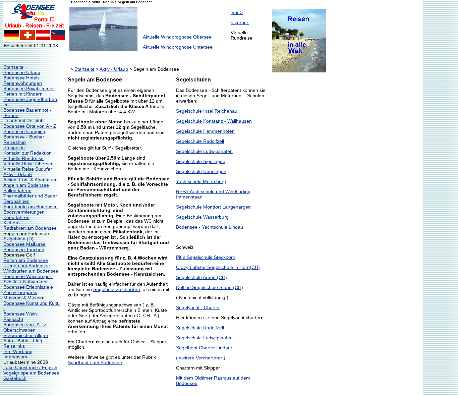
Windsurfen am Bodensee (30, 271)
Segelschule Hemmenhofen (205, 131)
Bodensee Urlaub (21, 72)
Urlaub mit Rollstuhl (24, 120)
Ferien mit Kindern (23, 94)
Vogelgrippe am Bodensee (31, 373)
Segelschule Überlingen (201, 171)
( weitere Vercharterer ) (200, 357)
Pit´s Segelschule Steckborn (205, 257)
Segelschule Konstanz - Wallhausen (214, 121)
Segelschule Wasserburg (202, 217)
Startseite (13, 67)
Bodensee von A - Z (25, 324)
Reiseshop (14, 142)
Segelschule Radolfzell (200, 141)
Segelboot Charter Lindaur (204, 347)
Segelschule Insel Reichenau (206, 111)
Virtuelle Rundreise (23, 158)
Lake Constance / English (30, 367)
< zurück (240, 22)
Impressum (15, 356)
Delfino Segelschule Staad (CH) (209, 287)
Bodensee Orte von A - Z (29, 126)
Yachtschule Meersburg (201, 181)
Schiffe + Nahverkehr (25, 281)
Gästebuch (14, 378)
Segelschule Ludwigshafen (204, 151)
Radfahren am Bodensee (30, 228)
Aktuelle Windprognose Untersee (178, 47)
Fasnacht (13, 319)
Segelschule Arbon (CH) (201, 277)
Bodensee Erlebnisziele (28, 287)
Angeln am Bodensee (26, 185)
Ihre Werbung (18, 351)
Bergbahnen (16, 201)
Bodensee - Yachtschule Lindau (209, 227)
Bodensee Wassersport (28, 276)
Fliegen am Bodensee (26, 265)
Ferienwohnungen (22, 83)
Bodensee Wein (20, 314)
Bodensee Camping (24, 131)
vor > (237, 12)
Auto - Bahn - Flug (22, 340)
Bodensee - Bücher (23, 136)
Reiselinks (14, 346)
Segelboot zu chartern (116, 289)
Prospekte (14, 147)
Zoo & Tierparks (20, 292)
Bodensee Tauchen (23, 249)
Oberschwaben (19, 330)
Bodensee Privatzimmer (28, 88)
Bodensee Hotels (21, 77)
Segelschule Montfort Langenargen (213, 207)
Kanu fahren (16, 217)
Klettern (11, 222)
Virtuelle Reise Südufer (27, 169)
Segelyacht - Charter (198, 307)
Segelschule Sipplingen (200, 161)
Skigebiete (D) (18, 238)
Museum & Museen (24, 297)
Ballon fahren (17, 190)
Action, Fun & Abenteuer (30, 179)
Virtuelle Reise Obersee (28, 163)
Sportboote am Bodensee (30, 206)
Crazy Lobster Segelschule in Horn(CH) (218, 267)
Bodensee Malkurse (24, 244)
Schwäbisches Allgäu (25, 335)
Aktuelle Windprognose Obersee (177, 37)
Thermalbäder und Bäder (30, 196)
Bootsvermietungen (24, 212)
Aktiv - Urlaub (17, 174)
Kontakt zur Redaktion (27, 153)
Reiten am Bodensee (25, 260)
